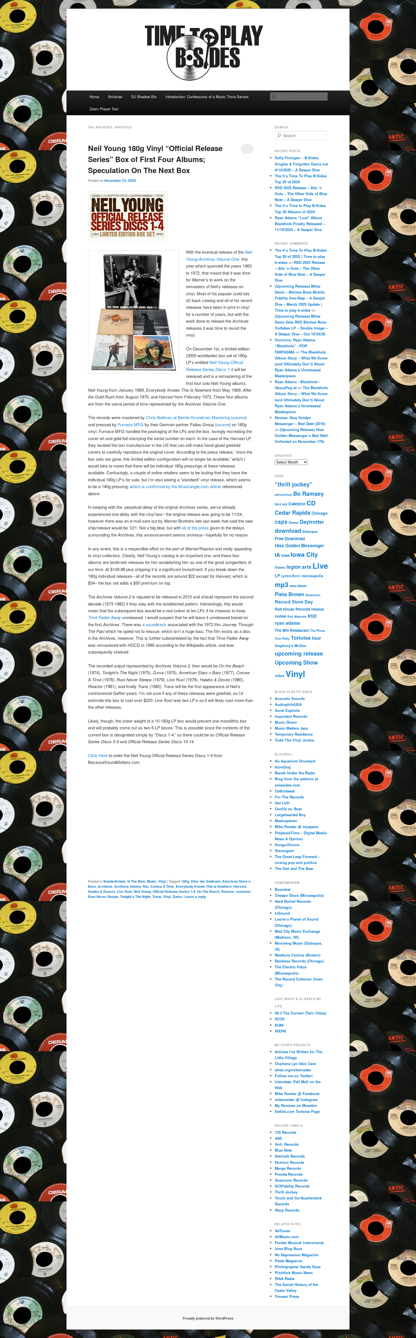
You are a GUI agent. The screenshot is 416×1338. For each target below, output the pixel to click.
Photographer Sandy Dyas (298, 1266)
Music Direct (286, 722)
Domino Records (289, 1162)
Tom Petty (282, 638)
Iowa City (304, 554)
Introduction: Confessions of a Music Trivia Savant (207, 96)
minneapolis (312, 575)
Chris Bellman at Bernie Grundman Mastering (188, 417)
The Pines (317, 630)
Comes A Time (162, 886)
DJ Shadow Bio (143, 96)
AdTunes (282, 1230)
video (279, 675)
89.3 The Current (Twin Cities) (300, 1013)
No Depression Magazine (296, 1254)
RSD (312, 616)
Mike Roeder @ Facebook (297, 1093)
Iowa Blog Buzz (288, 1248)
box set (281, 504)
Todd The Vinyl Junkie (294, 740)
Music (151, 881)
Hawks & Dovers (101, 891)
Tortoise (301, 637)
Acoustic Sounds (290, 698)
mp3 (281, 584)
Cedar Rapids (292, 512)
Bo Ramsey (308, 493)
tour (316, 637)
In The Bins (136, 881)
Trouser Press (287, 1296)
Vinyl (162, 881)
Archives (115, 96)
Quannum (312, 594)
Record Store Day (294, 601)
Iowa (285, 555)
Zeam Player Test (104, 108)
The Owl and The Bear (294, 868)
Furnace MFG (131, 424)
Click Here (98, 755)
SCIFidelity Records (292, 1186)
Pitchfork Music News (294, 1272)
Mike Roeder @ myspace (296, 826)
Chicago (320, 513)
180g (185, 881)
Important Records (291, 716)
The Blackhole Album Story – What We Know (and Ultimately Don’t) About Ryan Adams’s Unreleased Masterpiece (301, 364)
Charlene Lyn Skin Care (295, 1063)
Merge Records (288, 1168)
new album (298, 585)
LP (277, 575)
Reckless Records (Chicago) (299, 961)
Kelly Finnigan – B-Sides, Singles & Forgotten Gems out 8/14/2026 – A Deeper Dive (301, 163)
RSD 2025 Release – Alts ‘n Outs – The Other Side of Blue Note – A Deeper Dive (301, 193)
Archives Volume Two (131, 886)
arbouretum (283, 494)
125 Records (285, 1132)
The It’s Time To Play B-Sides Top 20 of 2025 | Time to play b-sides (301, 256)
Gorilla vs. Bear (288, 808)
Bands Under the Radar (295, 772)
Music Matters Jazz (291, 728)
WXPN (280, 1031)
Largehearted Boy (290, 814)
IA (277, 555)
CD (311, 502)
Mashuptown (286, 820)
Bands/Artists (114, 881)
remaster (243, 891)
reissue (317, 609)
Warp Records (287, 1210)
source (239, 417)
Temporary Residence (294, 734)
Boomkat (282, 889)
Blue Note (283, 1150)
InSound (282, 913)
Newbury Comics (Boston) (297, 955)
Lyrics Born (291, 575)
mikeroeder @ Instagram (296, 1099)
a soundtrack (155, 624)
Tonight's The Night (135, 896)
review (280, 616)
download (288, 530)
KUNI (279, 1025)
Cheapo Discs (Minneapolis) (299, 895)
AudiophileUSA (288, 704)
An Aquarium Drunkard (295, 761)
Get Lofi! (282, 802)
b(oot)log (283, 767)
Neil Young (142, 891)
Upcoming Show (296, 662)
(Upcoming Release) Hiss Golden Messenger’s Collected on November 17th (301, 435)
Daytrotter (312, 521)
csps (281, 521)
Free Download (290, 538)
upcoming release (299, 653)
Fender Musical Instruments (299, 1242)
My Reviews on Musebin (296, 1105)
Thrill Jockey (286, 1192)
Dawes (294, 522)
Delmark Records (290, 1156)
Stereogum (284, 850)
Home (94, 96)
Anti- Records (287, 1144)
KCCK (280, 1019)
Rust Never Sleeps (103, 896)
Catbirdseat (285, 791)
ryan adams (287, 623)
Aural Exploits (287, 710)
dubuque (310, 531)
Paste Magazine (288, 1260)
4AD (278, 1138)
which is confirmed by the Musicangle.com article (176, 486)
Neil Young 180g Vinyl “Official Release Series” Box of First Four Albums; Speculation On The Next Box (155, 159)
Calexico (296, 504)
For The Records (289, 797)
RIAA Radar (285, 1278)
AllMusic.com (287, 1236)
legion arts (298, 566)
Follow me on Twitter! (294, 1075)
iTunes (280, 567)
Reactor (227, 891)
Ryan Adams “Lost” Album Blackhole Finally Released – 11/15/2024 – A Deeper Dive (300, 223)
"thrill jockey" (293, 484)
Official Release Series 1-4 (174, 891)
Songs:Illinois (287, 844)
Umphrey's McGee (290, 645)
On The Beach (208, 891)
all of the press (196, 528)
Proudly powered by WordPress (208, 1318)
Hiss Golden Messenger (299, 545)
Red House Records (292, 609)
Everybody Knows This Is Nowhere (204, 886)
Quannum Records (291, 1180)
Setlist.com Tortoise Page (297, 1111)
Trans (156, 896)
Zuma (177, 896)
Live (320, 565)
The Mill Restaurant (292, 630)
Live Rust (124, 891)
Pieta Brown (289, 594)
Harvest (239, 886)
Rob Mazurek (296, 616)
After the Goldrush (205, 881)
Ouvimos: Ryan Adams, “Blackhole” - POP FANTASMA (295, 345)
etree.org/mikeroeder (293, 1069)
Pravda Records (289, 1174)
